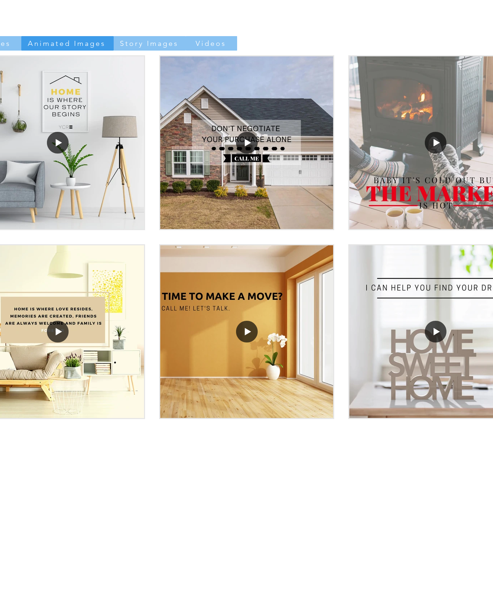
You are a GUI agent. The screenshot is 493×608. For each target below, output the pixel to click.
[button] (246, 142)
